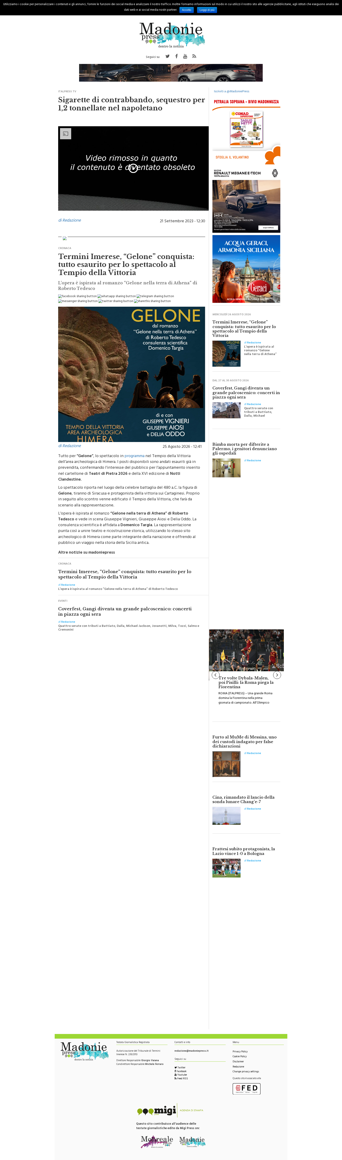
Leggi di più (207, 10)
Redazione (238, 1067)
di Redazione (69, 221)
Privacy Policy (240, 1052)
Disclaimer (238, 1062)
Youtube (182, 1075)
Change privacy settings (246, 1072)
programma (134, 456)
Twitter (181, 1068)
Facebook (181, 1071)
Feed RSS (182, 1079)
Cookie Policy (240, 1056)
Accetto (186, 10)
